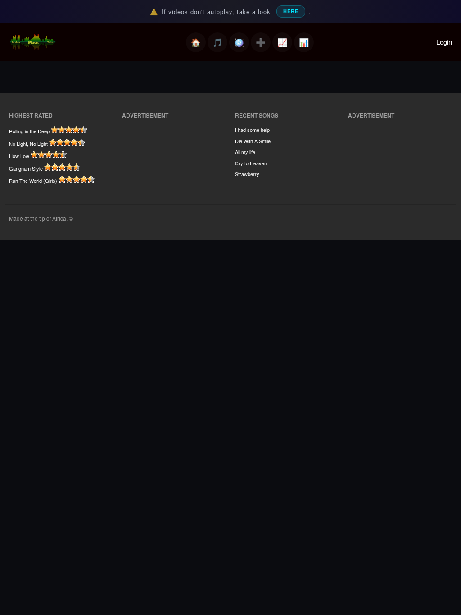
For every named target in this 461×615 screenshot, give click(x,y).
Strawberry (247, 173)
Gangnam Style (26, 168)
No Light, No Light (28, 143)
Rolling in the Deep (29, 131)
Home (196, 42)
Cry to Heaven (251, 163)
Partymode (239, 42)
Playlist (217, 42)
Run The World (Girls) (33, 180)
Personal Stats (392, 96)
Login (444, 41)
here (290, 11)
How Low (19, 155)
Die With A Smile (253, 141)
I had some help (252, 129)
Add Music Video (261, 42)
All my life (245, 151)
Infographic (388, 110)
